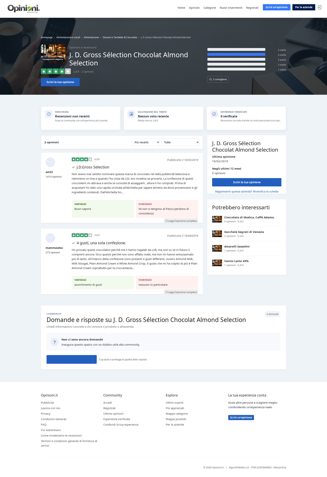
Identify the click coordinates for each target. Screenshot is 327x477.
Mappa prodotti (176, 419)
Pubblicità (47, 402)
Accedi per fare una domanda (71, 359)
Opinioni (194, 7)
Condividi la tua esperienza (120, 424)
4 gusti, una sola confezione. (101, 242)
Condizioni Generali (53, 419)
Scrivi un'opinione (277, 7)
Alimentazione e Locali (68, 37)
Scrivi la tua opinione (60, 82)
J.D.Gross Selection (93, 167)
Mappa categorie (177, 413)
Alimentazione (91, 37)
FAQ (44, 424)
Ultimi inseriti (174, 402)
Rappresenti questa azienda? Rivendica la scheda (246, 191)
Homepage (47, 37)
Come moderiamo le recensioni (61, 435)
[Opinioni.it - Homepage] (24, 8)
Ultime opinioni (113, 413)
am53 (49, 172)
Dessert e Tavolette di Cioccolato (120, 37)
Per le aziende (303, 7)
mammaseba (54, 248)
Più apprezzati (175, 408)
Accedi (319, 7)
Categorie (210, 7)
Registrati (252, 7)
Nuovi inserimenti (231, 7)
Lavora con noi (50, 408)
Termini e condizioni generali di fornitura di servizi (69, 443)
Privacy (45, 413)
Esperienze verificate (116, 419)
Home (181, 7)
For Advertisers (51, 430)
